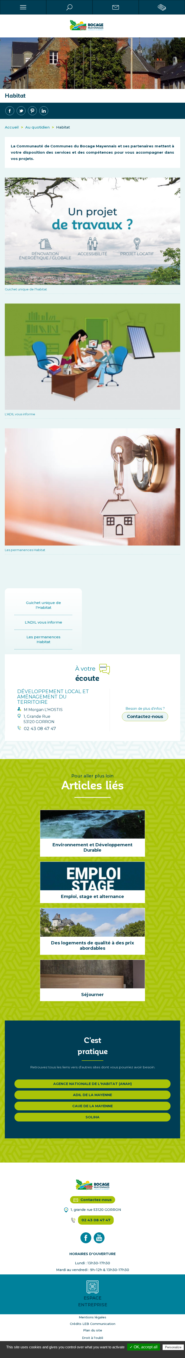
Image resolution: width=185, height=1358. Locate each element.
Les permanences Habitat (43, 639)
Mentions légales (92, 1317)
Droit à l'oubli (92, 1338)
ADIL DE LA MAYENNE (92, 1095)
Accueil (12, 127)
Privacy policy (95, 1353)
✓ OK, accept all (144, 1347)
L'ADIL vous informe (43, 622)
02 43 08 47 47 (95, 1220)
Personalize (173, 1347)
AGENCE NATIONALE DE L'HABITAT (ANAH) (92, 1084)
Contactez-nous (145, 716)
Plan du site (92, 1330)
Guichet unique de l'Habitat (43, 605)
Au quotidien (37, 127)
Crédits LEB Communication (92, 1324)
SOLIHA (92, 1117)
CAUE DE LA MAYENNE (92, 1106)
